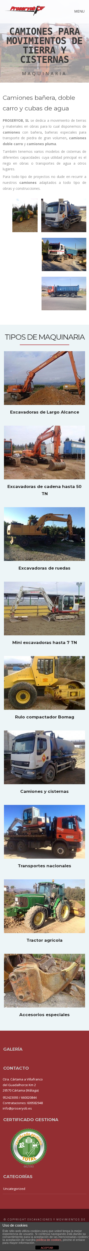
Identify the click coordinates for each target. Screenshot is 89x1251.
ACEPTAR (47, 1247)
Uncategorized (14, 1188)
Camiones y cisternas (44, 791)
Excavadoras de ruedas (44, 568)
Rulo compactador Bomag (44, 716)
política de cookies (48, 1240)
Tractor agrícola (44, 940)
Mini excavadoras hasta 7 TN (44, 642)
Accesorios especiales (44, 1014)
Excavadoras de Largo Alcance (44, 412)
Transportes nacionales (44, 865)
